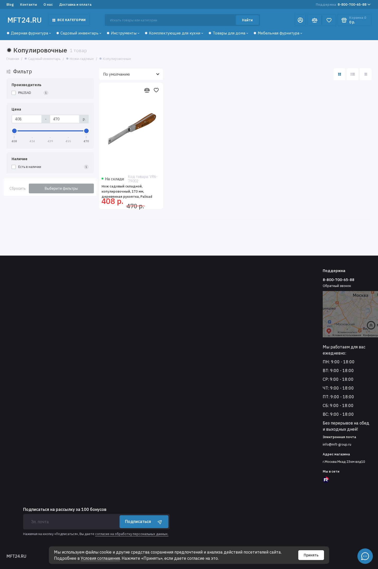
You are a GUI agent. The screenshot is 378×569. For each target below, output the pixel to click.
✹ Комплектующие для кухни (172, 33)
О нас (48, 4)
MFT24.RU (24, 20)
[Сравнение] (314, 20)
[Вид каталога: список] (352, 74)
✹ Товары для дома (226, 33)
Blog (10, 4)
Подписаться (138, 521)
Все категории (71, 20)
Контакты (28, 4)
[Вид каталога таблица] (366, 74)
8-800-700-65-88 (341, 4)
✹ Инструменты (121, 33)
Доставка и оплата (75, 4)
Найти (247, 20)
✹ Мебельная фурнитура (276, 33)
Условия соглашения (100, 558)
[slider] (14, 131)
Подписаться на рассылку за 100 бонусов (64, 509)
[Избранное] (329, 20)
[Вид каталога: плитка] (339, 74)
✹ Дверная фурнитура (27, 33)
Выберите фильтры (61, 188)
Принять (311, 555)
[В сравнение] (146, 90)
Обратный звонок (337, 286)
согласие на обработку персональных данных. (131, 534)
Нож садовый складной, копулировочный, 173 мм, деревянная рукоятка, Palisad (127, 191)
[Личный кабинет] (300, 20)
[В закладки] (156, 90)
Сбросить (18, 188)
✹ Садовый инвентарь (77, 33)
